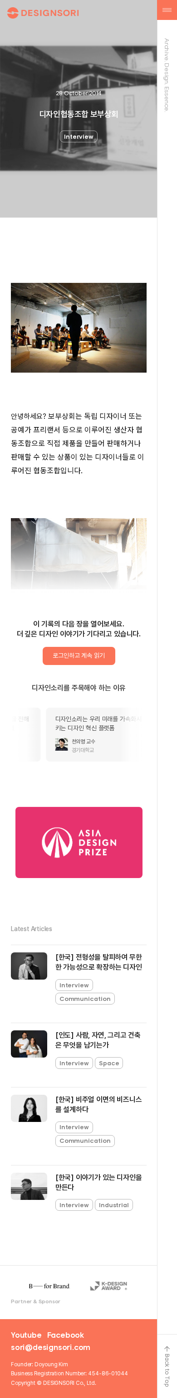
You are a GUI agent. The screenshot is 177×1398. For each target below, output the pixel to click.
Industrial (114, 1205)
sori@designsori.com (50, 1347)
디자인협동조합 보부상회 (78, 114)
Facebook (65, 1335)
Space (109, 1063)
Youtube (26, 1335)
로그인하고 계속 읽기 (79, 655)
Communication (85, 998)
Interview (78, 136)
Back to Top (167, 1370)
